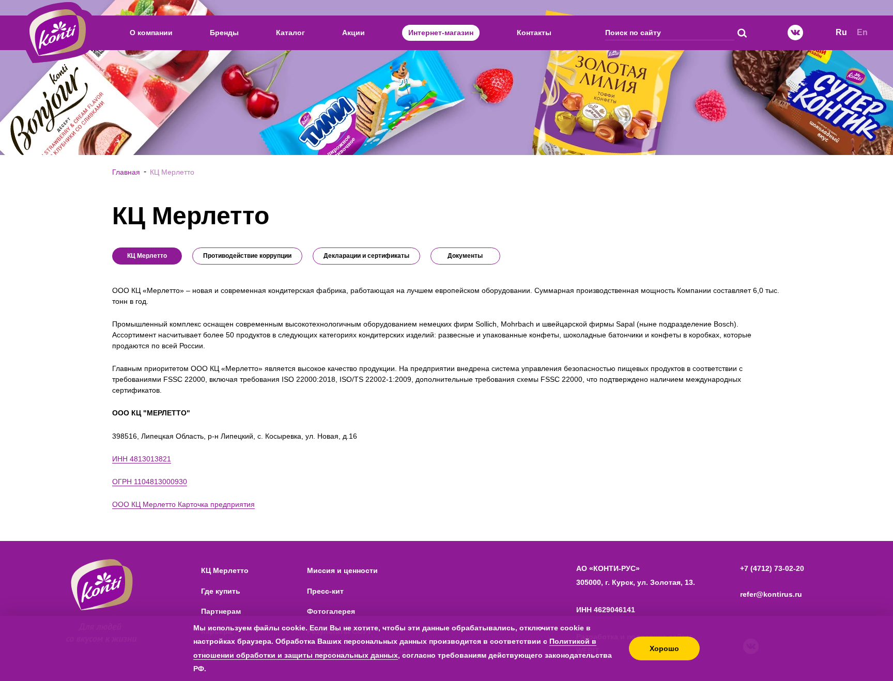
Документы (465, 255)
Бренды (224, 32)
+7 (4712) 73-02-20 (772, 568)
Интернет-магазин (440, 32)
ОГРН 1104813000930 (149, 481)
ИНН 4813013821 (141, 459)
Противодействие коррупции (247, 255)
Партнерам (221, 611)
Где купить (220, 591)
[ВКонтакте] (795, 32)
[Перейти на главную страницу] (58, 32)
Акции (353, 32)
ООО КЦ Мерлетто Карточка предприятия (183, 504)
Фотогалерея (331, 611)
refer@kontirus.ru (771, 594)
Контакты (534, 32)
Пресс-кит (325, 591)
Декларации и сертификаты (366, 255)
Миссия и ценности (342, 570)
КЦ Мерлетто (225, 570)
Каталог (290, 32)
